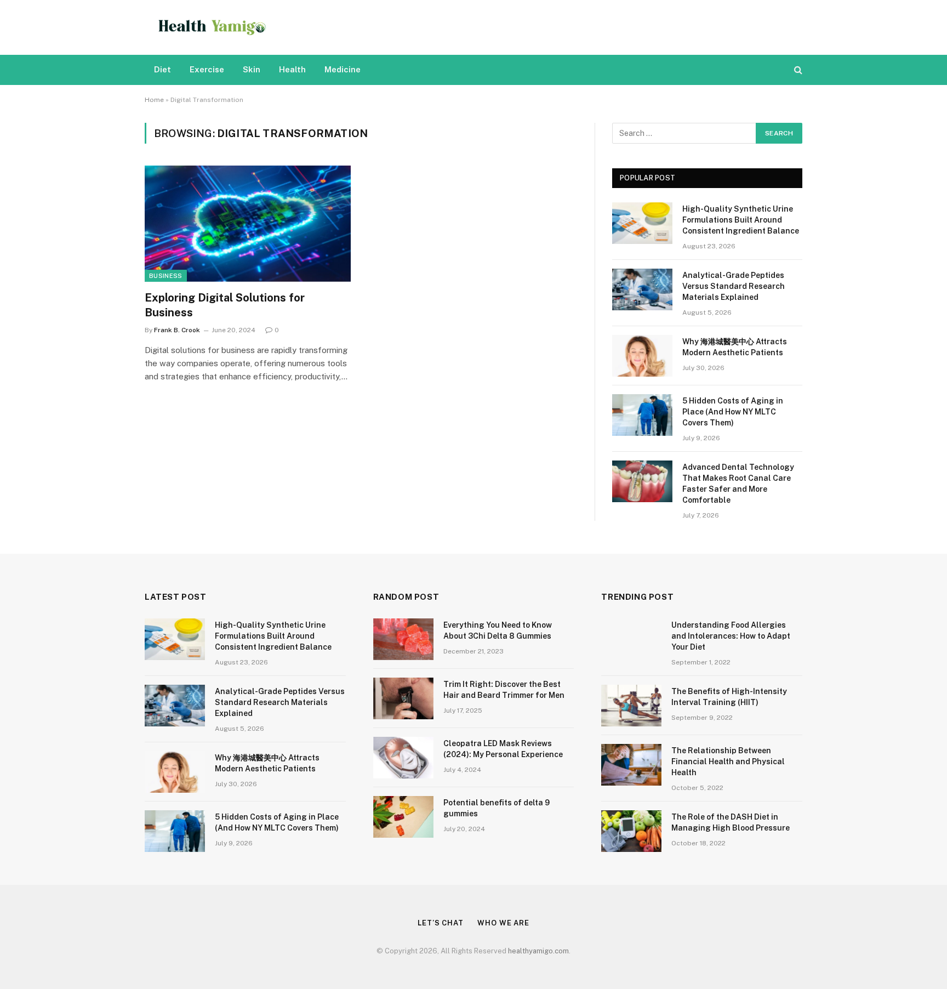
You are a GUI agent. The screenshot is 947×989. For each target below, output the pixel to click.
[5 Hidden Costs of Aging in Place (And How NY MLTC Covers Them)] (642, 415)
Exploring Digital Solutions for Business (225, 305)
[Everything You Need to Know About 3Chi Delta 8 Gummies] (403, 639)
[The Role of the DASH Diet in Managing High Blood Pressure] (631, 831)
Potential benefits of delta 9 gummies (496, 808)
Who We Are (503, 923)
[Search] (797, 70)
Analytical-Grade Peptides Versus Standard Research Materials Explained (733, 286)
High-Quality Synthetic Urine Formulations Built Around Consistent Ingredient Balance (740, 219)
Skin (251, 69)
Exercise (207, 69)
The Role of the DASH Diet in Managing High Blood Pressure (730, 822)
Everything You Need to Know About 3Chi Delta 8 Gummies (497, 630)
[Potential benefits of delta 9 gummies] (403, 817)
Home (154, 100)
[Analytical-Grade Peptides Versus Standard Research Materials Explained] (642, 289)
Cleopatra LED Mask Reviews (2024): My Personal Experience (503, 749)
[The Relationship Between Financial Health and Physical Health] (631, 765)
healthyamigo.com (538, 951)
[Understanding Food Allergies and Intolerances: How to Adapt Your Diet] (631, 639)
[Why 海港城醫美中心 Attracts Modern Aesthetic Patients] (642, 356)
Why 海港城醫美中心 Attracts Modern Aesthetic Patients (734, 347)
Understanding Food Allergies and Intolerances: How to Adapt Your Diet (730, 636)
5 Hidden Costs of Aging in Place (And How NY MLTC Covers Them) (732, 411)
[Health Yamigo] (213, 27)
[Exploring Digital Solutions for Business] (248, 224)
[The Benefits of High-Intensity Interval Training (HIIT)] (631, 705)
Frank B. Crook (177, 330)
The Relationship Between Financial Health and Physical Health (728, 761)
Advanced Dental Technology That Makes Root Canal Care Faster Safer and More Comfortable (738, 483)
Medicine (342, 69)
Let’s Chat (441, 923)
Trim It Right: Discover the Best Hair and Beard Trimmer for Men (503, 690)
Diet (162, 69)
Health (292, 69)
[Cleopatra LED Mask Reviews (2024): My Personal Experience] (403, 757)
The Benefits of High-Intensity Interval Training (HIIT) (729, 697)
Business (165, 275)
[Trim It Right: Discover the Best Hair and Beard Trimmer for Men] (403, 698)
